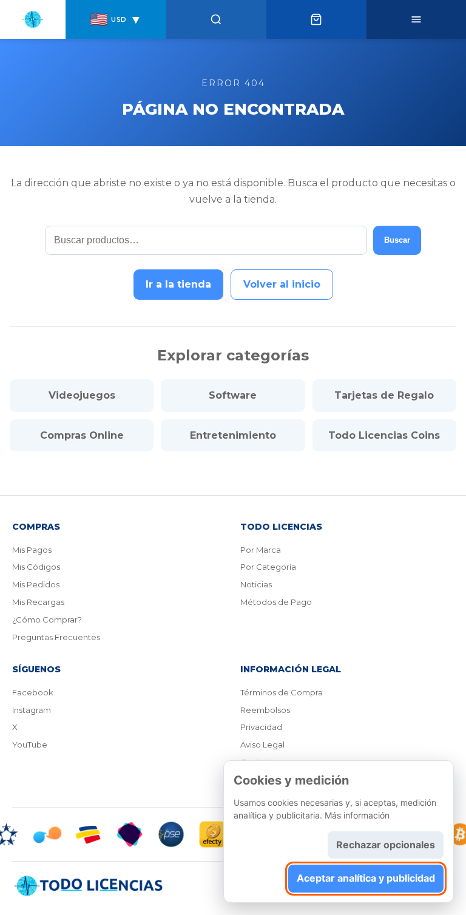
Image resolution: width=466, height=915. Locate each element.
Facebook (32, 692)
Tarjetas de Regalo (384, 395)
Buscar (397, 240)
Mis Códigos (36, 567)
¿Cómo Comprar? (47, 619)
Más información (357, 815)
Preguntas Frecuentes (56, 637)
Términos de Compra (281, 692)
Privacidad (261, 727)
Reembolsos (265, 710)
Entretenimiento (233, 435)
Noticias (256, 584)
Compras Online (82, 435)
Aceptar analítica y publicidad (366, 878)
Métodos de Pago (276, 602)
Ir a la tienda (178, 284)
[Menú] (416, 19)
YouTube (29, 744)
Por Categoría (268, 567)
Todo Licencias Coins (384, 435)
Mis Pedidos (35, 584)
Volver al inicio (281, 284)
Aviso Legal (262, 744)
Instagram (31, 710)
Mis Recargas (38, 602)
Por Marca (260, 550)
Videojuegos (82, 395)
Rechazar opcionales (385, 845)
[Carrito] (316, 19)
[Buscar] (216, 19)
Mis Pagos (32, 550)
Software (233, 395)
